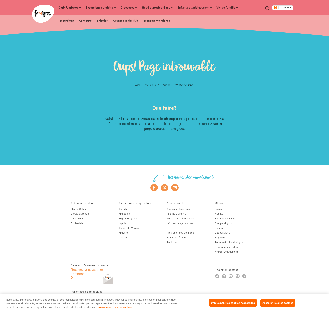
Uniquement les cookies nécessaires (233, 302)
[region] (164, 302)
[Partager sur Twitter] (164, 187)
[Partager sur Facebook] (154, 187)
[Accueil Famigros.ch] (43, 14)
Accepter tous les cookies (277, 302)
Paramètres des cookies (86, 291)
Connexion (285, 7)
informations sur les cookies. (115, 307)
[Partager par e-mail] (175, 187)
